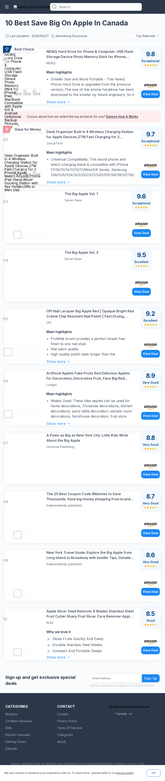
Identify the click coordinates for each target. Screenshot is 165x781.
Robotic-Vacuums (17, 735)
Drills (8, 728)
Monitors (11, 714)
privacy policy (125, 773)
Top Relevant (145, 36)
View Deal (150, 94)
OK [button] (154, 773)
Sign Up (150, 678)
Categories (65, 735)
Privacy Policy (67, 721)
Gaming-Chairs (15, 741)
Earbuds (11, 748)
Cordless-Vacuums (18, 721)
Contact (62, 714)
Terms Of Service (69, 728)
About (61, 741)
